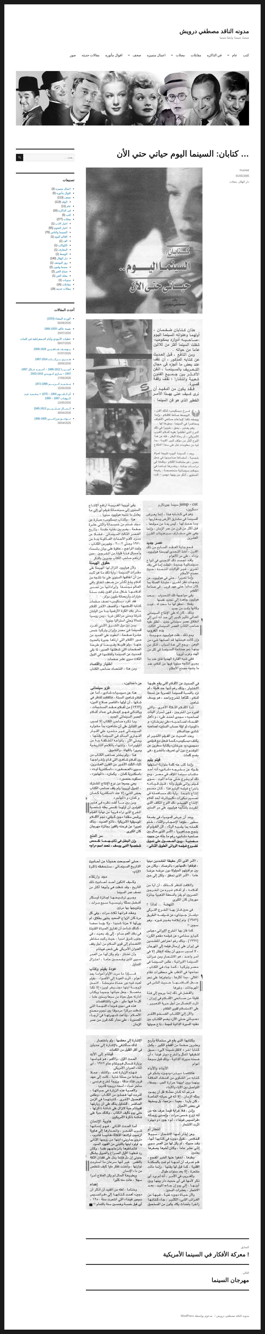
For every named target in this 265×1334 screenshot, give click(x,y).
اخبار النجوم (60, 227)
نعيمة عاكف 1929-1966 (57, 328)
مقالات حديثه (91, 55)
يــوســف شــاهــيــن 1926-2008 (52, 349)
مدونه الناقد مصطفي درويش (214, 31)
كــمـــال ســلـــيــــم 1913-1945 (52, 408)
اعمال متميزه (156, 55)
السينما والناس (59, 232)
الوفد (64, 201)
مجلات (180, 55)
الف (65, 240)
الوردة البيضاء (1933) (59, 318)
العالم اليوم (61, 236)
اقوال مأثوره (113, 55)
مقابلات (196, 55)
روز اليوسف (60, 262)
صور (73, 55)
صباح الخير (61, 271)
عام (234, 55)
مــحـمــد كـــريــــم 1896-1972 (53, 383)
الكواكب (62, 245)
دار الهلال (243, 181)
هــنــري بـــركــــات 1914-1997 (53, 359)
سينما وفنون (60, 267)
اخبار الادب (61, 223)
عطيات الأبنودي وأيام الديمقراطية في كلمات (45, 338)
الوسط (63, 254)
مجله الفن (61, 275)
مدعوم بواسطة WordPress (196, 1315)
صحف (137, 55)
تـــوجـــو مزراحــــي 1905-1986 (52, 418)
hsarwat (244, 170)
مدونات (67, 280)
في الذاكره (214, 55)
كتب (246, 55)
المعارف (62, 249)
